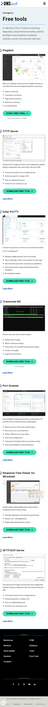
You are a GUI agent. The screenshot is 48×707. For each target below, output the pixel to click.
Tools (31, 651)
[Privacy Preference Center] (3, 703)
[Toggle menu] (44, 3)
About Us (6, 704)
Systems (7, 656)
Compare (7, 662)
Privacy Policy (28, 704)
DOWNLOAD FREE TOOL (18, 191)
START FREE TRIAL (15, 113)
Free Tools (34, 656)
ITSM (31, 640)
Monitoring (8, 640)
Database (33, 646)
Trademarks (16, 704)
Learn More (8, 199)
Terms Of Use (40, 704)
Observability (9, 651)
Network (7, 646)
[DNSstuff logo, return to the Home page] (9, 3)
